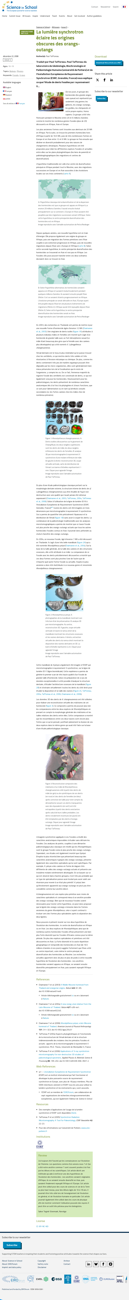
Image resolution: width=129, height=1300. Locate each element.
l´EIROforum (68, 1092)
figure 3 (49, 705)
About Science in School (12, 1260)
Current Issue (14, 15)
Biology (12, 71)
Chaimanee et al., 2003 (56, 498)
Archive (67, 1260)
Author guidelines (94, 15)
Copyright (42, 1260)
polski (7, 98)
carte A (67, 173)
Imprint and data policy (11, 1267)
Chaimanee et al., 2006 (71, 694)
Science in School (43, 27)
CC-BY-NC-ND (42, 1226)
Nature (46, 998)
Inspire (35, 15)
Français (8, 91)
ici (73, 995)
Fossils (15, 75)
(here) (73, 1112)
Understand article (27, 32)
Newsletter (105, 6)
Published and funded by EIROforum (15, 1289)
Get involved (79, 15)
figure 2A (81, 542)
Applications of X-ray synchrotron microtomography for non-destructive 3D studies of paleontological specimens (64, 1054)
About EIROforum (9, 1263)
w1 (52, 507)
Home (4, 15)
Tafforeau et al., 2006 (51, 694)
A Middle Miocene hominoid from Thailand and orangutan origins (63, 986)
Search (116, 6)
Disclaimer (42, 1267)
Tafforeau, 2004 (74, 498)
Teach (54, 15)
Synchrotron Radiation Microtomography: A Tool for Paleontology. (59, 1119)
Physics (20, 71)
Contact (94, 6)
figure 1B (59, 517)
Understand (45, 15)
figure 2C (77, 690)
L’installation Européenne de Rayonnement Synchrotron (67, 1071)
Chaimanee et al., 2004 (75, 545)
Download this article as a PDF (108, 62)
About (69, 15)
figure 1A (77, 331)
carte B (82, 245)
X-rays (22, 75)
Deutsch (8, 95)
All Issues (26, 15)
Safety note (43, 1263)
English (8, 87)
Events (62, 15)
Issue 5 (64, 27)
